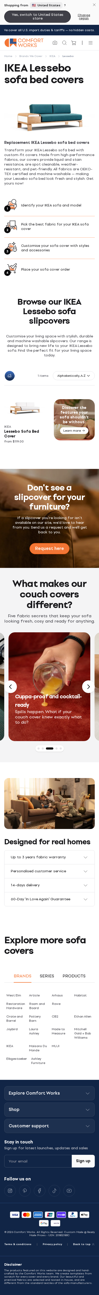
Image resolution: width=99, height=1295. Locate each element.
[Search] (64, 43)
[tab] (38, 748)
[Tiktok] (54, 1191)
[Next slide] (88, 686)
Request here (49, 548)
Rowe (56, 1004)
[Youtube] (69, 1191)
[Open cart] (74, 43)
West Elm (13, 995)
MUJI (55, 1046)
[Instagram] (10, 1191)
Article (34, 995)
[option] (50, 686)
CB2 (55, 1016)
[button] (74, 375)
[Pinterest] (25, 1191)
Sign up (83, 1161)
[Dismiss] (94, 5)
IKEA (9, 1046)
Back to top (82, 1244)
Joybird (12, 1029)
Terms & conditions (17, 1244)
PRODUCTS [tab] (74, 975)
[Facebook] (39, 1191)
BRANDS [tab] (22, 975)
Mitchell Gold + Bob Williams (82, 1033)
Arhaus (57, 995)
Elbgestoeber (16, 1059)
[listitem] (27, 420)
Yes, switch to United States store (37, 16)
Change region (84, 16)
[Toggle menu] (90, 43)
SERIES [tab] (47, 975)
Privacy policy (52, 1244)
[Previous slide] (10, 686)
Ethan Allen (82, 1016)
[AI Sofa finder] (55, 43)
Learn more (72, 430)
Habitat (80, 995)
